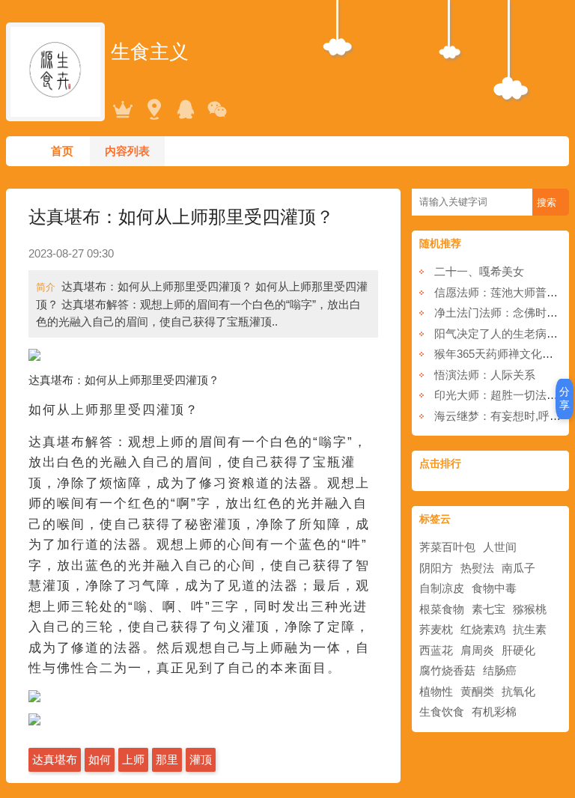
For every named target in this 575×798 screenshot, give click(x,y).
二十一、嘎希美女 (479, 271)
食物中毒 (494, 588)
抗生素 (530, 629)
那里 (167, 759)
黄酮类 (477, 691)
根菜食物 (441, 609)
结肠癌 (500, 670)
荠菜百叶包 (447, 546)
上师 (133, 759)
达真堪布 (54, 759)
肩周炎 (477, 650)
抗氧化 (518, 691)
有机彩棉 (494, 711)
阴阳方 (436, 567)
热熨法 (477, 567)
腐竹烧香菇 (447, 670)
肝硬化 (518, 650)
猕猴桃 (530, 609)
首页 (62, 150)
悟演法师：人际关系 (484, 374)
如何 (99, 759)
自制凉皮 (441, 588)
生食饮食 (441, 711)
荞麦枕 (436, 629)
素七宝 (488, 609)
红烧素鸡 (482, 629)
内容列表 (127, 150)
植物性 (436, 691)
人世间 (500, 546)
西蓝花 (436, 650)
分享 (564, 398)
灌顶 (200, 759)
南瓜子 (518, 567)
